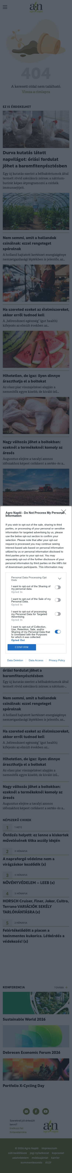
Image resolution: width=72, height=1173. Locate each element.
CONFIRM (22, 647)
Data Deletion (15, 660)
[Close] (64, 513)
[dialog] (36, 586)
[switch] (58, 587)
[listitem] (36, 578)
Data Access (36, 660)
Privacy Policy (57, 660)
